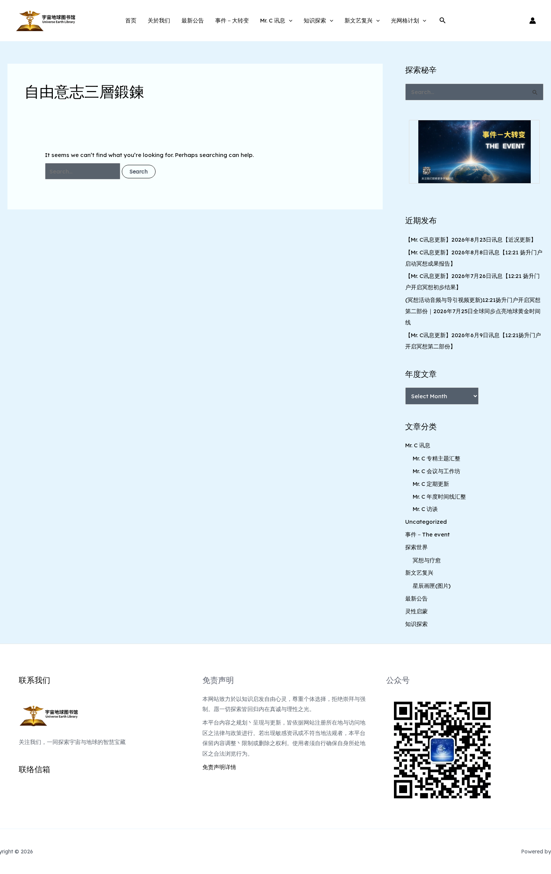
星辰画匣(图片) (432, 585)
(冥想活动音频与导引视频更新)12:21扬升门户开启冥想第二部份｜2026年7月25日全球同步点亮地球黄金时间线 (473, 311)
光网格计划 (405, 20)
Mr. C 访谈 (425, 508)
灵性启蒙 (416, 611)
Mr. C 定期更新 (431, 483)
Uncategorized (426, 521)
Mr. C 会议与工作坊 (436, 471)
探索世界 (416, 547)
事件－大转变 (232, 20)
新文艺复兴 (358, 20)
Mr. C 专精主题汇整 (436, 458)
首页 (130, 20)
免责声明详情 (219, 767)
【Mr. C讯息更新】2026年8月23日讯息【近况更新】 (470, 239)
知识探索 (315, 20)
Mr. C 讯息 (272, 20)
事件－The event (427, 534)
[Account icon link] (532, 20)
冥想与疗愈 (427, 560)
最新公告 (192, 20)
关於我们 (159, 20)
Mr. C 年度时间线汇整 (439, 496)
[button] (288, 20)
